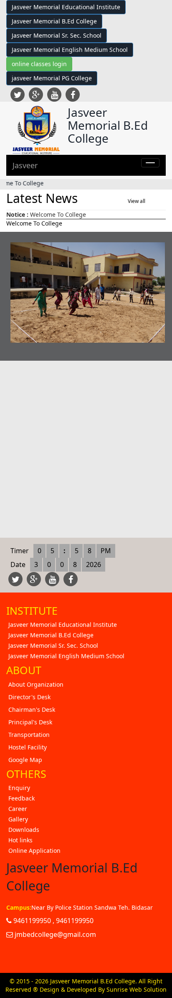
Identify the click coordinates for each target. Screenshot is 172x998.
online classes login (39, 64)
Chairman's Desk (31, 709)
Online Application (34, 850)
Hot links (20, 840)
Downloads (23, 830)
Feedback (21, 798)
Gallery (18, 819)
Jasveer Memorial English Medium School (70, 50)
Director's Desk (29, 697)
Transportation (29, 735)
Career (17, 809)
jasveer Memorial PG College (52, 78)
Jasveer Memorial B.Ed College (54, 21)
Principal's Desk (30, 722)
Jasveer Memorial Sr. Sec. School (56, 35)
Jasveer (25, 165)
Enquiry (19, 788)
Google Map (25, 760)
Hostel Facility (27, 747)
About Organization (35, 684)
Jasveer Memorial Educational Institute (66, 7)
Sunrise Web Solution (136, 989)
